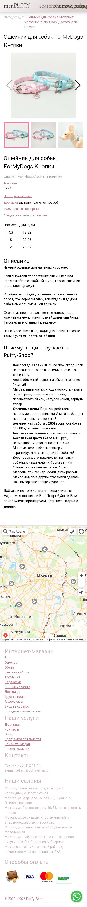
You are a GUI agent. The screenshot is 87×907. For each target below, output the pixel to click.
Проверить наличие (18, 196)
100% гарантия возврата (21, 209)
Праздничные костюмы (22, 711)
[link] (71, 6)
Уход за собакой (17, 706)
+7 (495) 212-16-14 (26, 765)
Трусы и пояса (15, 697)
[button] (7, 6)
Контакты (12, 729)
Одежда (11, 662)
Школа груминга (17, 749)
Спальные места (17, 687)
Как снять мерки (17, 744)
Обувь (9, 667)
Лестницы (12, 692)
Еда (7, 658)
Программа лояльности (23, 739)
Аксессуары (14, 701)
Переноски (13, 682)
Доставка (11, 202)
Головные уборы (17, 672)
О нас (9, 734)
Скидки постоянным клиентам (25, 215)
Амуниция (12, 677)
